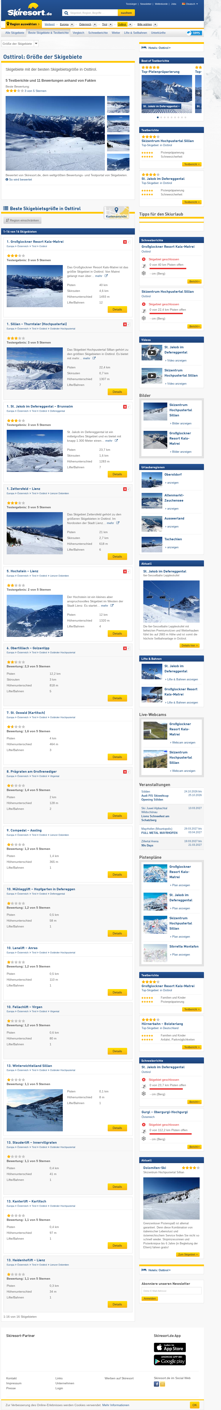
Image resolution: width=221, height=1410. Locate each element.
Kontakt (11, 1378)
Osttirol (43, 246)
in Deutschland (169, 1028)
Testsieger (131, 4)
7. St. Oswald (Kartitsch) (26, 713)
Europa (10, 246)
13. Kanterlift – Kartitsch (26, 1201)
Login (59, 1388)
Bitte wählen (144, 24)
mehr (99, 276)
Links (59, 1378)
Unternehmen (64, 1383)
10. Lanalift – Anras (22, 948)
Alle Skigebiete (14, 32)
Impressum (14, 1383)
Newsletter (146, 4)
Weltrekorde (161, 4)
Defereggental (57, 411)
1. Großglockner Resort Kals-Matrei (35, 242)
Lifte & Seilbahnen (135, 32)
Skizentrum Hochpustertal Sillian (168, 292)
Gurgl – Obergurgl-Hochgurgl (165, 1112)
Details (117, 309)
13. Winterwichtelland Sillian (29, 1066)
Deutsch (190, 4)
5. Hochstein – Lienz (22, 571)
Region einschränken (24, 220)
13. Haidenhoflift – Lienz (26, 1260)
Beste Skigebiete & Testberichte (48, 32)
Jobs (173, 4)
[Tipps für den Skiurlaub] (194, 33)
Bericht (193, 281)
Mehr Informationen (115, 1405)
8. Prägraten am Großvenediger (32, 772)
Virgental (54, 776)
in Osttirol (166, 145)
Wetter (116, 32)
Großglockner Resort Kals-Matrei (168, 247)
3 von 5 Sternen (35, 91)
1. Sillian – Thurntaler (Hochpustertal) (37, 324)
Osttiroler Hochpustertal (62, 328)
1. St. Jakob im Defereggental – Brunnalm (40, 406)
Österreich (22, 246)
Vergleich (78, 32)
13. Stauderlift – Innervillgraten (32, 1143)
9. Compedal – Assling (24, 830)
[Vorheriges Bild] (145, 93)
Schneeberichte (98, 32)
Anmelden (150, 1298)
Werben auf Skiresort (119, 1378)
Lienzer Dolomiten (59, 493)
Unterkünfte (158, 32)
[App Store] (170, 1352)
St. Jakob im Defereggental (163, 1067)
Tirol (34, 246)
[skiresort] (30, 10)
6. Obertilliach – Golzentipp (28, 648)
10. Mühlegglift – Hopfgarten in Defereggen (41, 889)
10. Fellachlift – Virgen (24, 1007)
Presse (11, 1388)
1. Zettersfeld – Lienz (23, 489)
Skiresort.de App (167, 1336)
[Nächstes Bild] (198, 93)
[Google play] (170, 1364)
